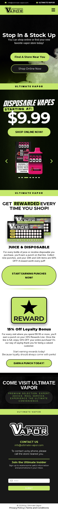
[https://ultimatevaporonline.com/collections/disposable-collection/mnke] (29, 161)
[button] (53, 10)
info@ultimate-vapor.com (18, 3)
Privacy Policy (16, 508)
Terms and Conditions (37, 508)
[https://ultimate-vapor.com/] (14, 9)
